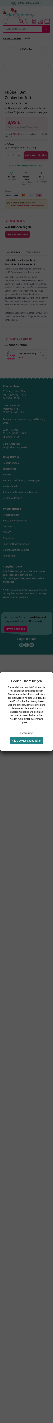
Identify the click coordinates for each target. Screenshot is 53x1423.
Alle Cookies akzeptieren (26, 740)
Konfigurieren (26, 733)
